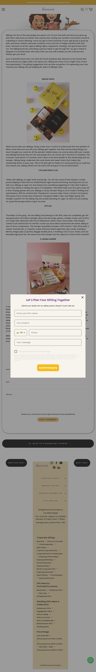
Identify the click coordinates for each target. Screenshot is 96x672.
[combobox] (20, 332)
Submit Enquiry (48, 367)
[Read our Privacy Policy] (80, 355)
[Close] (83, 297)
